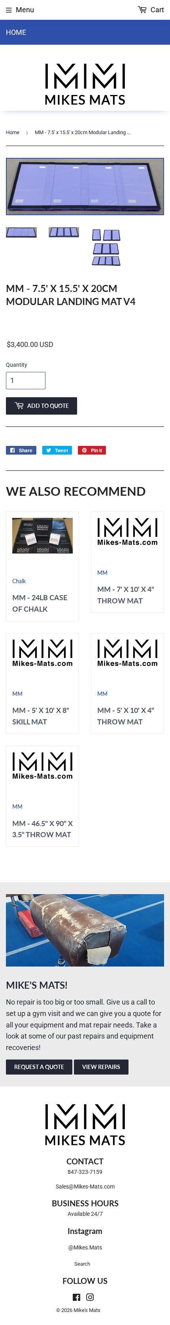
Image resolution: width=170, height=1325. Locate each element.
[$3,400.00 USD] (85, 345)
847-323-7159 (85, 1172)
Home (16, 32)
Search (82, 1264)
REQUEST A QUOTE (39, 1066)
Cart (156, 10)
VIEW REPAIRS (101, 1066)
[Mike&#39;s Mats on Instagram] (90, 1298)
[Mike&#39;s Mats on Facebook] (76, 1298)
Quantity (16, 365)
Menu (25, 10)
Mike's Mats (87, 1310)
